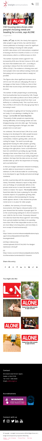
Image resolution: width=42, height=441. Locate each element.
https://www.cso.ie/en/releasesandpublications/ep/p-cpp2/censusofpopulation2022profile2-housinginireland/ (21, 235)
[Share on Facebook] (5, 267)
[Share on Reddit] (33, 267)
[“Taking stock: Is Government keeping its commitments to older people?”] (12, 343)
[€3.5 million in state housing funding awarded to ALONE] (30, 304)
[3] (26, 227)
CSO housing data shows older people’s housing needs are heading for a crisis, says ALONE (19, 30)
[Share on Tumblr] (25, 267)
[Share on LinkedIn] (21, 267)
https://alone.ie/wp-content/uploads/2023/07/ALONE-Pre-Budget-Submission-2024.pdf (19, 244)
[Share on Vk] (29, 267)
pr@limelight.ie (12, 381)
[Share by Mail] (37, 267)
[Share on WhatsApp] (13, 267)
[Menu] (36, 4)
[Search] (32, 4)
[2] (37, 167)
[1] (12, 68)
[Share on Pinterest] (17, 267)
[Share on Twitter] (9, 267)
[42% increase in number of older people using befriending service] (30, 339)
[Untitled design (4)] (18, 19)
